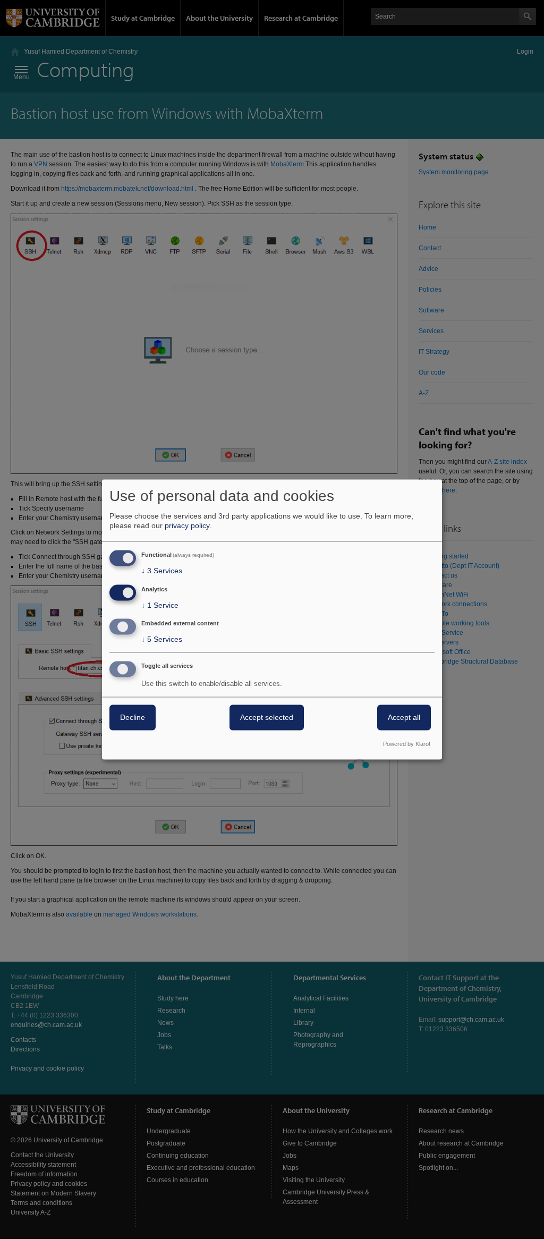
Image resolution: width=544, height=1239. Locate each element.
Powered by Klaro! (406, 744)
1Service (159, 605)
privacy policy (187, 525)
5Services (161, 639)
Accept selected (266, 718)
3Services (161, 570)
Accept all (404, 718)
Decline (132, 718)
